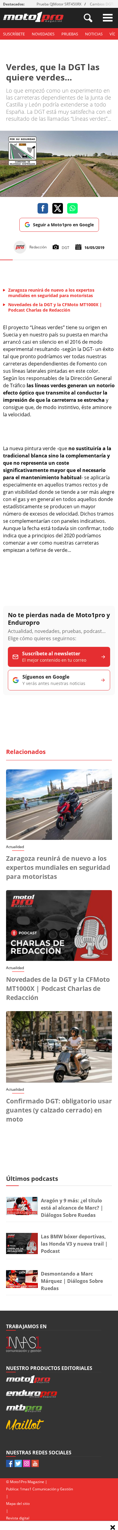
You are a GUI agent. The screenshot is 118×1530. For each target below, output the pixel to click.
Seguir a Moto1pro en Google (63, 225)
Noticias (94, 34)
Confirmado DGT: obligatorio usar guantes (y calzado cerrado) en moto (59, 1110)
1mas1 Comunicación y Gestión (46, 1489)
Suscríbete (14, 34)
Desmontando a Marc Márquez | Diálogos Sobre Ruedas (72, 1281)
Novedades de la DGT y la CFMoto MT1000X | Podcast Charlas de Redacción (58, 988)
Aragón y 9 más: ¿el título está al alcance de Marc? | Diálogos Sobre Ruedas (72, 1207)
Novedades (43, 34)
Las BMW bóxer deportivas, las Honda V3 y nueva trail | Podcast (74, 1243)
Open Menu (107, 18)
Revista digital (17, 1518)
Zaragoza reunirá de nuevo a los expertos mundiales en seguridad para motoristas (58, 867)
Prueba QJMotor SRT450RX (59, 4)
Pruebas (69, 34)
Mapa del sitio (18, 1503)
